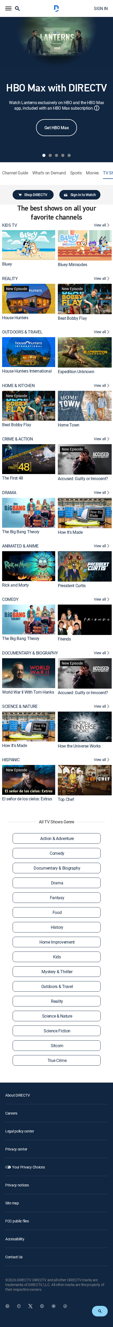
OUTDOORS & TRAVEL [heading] (22, 332)
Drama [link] (57, 883)
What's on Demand (49, 173)
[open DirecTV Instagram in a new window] (42, 1306)
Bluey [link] (7, 264)
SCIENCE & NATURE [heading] (20, 706)
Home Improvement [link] (57, 942)
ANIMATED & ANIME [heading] (20, 546)
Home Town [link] (68, 425)
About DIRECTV (17, 1095)
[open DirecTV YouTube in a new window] (54, 1306)
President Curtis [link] (72, 585)
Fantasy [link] (57, 898)
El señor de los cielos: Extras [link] (27, 799)
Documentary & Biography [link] (57, 868)
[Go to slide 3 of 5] (56, 155)
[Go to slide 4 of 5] (62, 155)
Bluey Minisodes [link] (72, 264)
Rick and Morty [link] (15, 585)
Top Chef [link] (66, 799)
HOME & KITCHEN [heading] (18, 385)
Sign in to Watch (83, 194)
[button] (8, 8)
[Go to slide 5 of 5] (69, 155)
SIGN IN (101, 8)
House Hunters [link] (15, 318)
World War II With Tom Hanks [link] (28, 692)
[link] (28, 245)
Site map (12, 1202)
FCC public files (17, 1220)
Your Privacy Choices (28, 1167)
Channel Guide (15, 173)
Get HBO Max (56, 128)
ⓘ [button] (96, 108)
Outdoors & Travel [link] (57, 986)
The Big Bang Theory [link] (20, 531)
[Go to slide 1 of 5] (43, 155)
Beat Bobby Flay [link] (72, 318)
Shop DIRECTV (35, 194)
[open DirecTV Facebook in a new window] (19, 1306)
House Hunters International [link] (27, 371)
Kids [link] (57, 957)
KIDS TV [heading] (9, 225)
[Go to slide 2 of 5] (50, 155)
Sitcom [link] (57, 1045)
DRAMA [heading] (9, 492)
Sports (76, 173)
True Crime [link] (57, 1060)
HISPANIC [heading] (10, 760)
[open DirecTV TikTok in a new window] (65, 1306)
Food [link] (57, 912)
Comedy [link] (57, 853)
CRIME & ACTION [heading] (17, 439)
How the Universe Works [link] (79, 746)
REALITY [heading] (10, 278)
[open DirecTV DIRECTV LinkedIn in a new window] (7, 1306)
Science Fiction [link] (57, 1031)
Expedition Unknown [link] (76, 371)
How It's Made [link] (70, 532)
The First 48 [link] (12, 478)
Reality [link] (57, 1001)
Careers (11, 1113)
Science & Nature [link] (57, 1016)
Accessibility (14, 1238)
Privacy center (16, 1149)
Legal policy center (19, 1131)
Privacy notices (17, 1184)
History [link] (57, 927)
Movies (92, 173)
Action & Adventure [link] (57, 838)
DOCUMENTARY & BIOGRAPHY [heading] (30, 653)
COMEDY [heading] (10, 599)
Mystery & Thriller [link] (57, 972)
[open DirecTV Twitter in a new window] (30, 1306)
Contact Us (14, 1256)
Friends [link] (64, 639)
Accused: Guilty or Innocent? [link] (83, 478)
